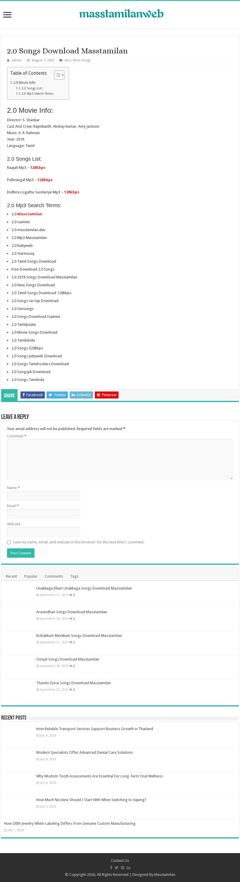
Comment (16, 436)
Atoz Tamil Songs (78, 60)
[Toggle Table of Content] (56, 75)
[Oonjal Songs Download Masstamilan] (18, 667)
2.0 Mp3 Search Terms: (38, 94)
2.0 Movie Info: (24, 83)
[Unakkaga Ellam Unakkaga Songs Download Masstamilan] (18, 596)
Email (13, 506)
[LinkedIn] (128, 867)
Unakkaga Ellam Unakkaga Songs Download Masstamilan (84, 588)
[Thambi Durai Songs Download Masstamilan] (18, 690)
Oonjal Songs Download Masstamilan (67, 659)
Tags (74, 576)
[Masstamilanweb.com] (120, 14)
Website (13, 524)
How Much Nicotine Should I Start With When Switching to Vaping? (91, 800)
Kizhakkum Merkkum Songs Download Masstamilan (79, 635)
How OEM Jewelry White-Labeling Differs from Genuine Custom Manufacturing (70, 823)
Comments (54, 576)
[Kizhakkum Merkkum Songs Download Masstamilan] (18, 643)
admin (17, 60)
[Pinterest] (122, 867)
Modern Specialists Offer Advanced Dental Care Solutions (84, 752)
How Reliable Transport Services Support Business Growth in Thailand (94, 729)
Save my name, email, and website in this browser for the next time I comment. (78, 542)
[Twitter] (116, 867)
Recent (11, 576)
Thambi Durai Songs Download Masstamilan (73, 683)
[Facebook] (111, 867)
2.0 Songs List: (32, 88)
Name (13, 488)
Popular (30, 576)
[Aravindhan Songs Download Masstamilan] (18, 619)
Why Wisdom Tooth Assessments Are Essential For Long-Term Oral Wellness (99, 776)
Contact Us (120, 860)
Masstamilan (164, 874)
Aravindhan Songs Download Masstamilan (71, 612)
